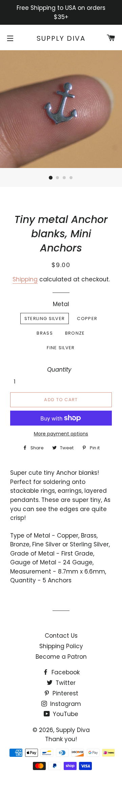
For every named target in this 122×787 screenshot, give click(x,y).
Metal (61, 304)
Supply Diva (61, 38)
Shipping (25, 279)
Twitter (65, 683)
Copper (87, 318)
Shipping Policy (61, 646)
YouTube (64, 714)
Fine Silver (61, 347)
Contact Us (61, 636)
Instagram (64, 704)
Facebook (65, 672)
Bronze (75, 333)
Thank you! (61, 739)
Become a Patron (61, 657)
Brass (45, 333)
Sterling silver (44, 318)
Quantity (59, 370)
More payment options (61, 433)
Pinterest (64, 693)
